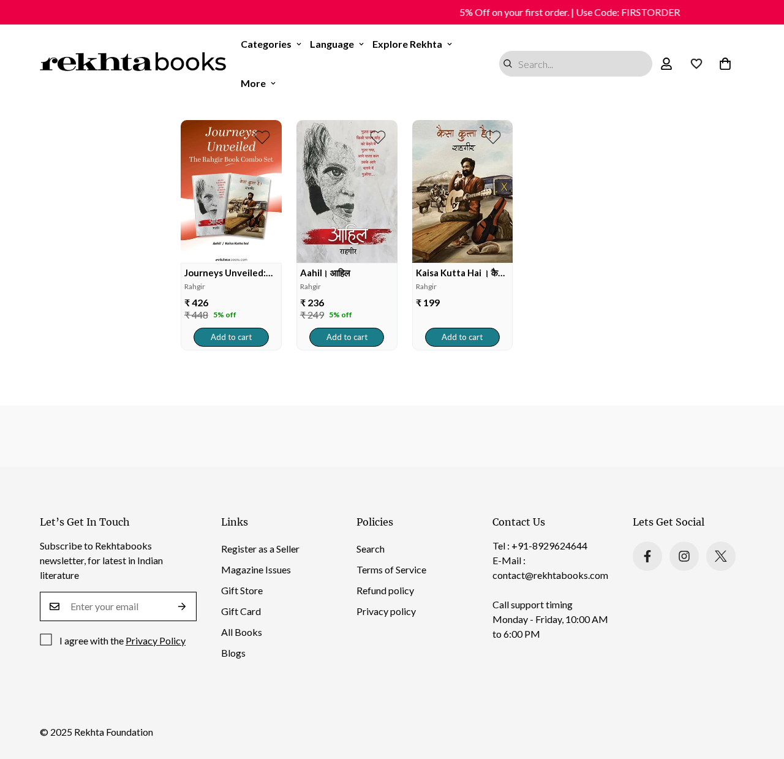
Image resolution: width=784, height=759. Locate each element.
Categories (266, 44)
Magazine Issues (256, 569)
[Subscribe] (182, 606)
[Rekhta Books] (133, 63)
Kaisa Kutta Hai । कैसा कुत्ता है (461, 273)
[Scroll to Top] (760, 692)
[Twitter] (721, 556)
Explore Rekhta (407, 44)
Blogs (233, 653)
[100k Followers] (684, 556)
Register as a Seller (260, 548)
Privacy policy (386, 611)
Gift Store (242, 590)
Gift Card (241, 611)
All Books (241, 632)
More (253, 83)
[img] (231, 191)
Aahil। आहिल (325, 272)
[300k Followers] (647, 556)
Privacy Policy (156, 640)
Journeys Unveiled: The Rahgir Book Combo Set (225, 273)
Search (370, 548)
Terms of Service (391, 569)
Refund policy (385, 590)
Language (332, 44)
